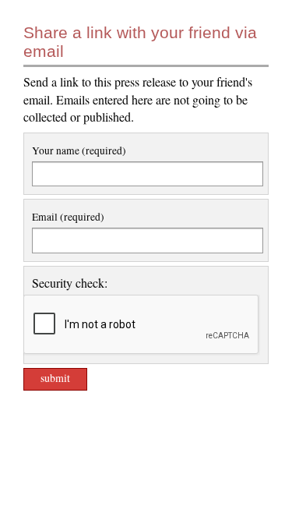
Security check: (69, 282)
